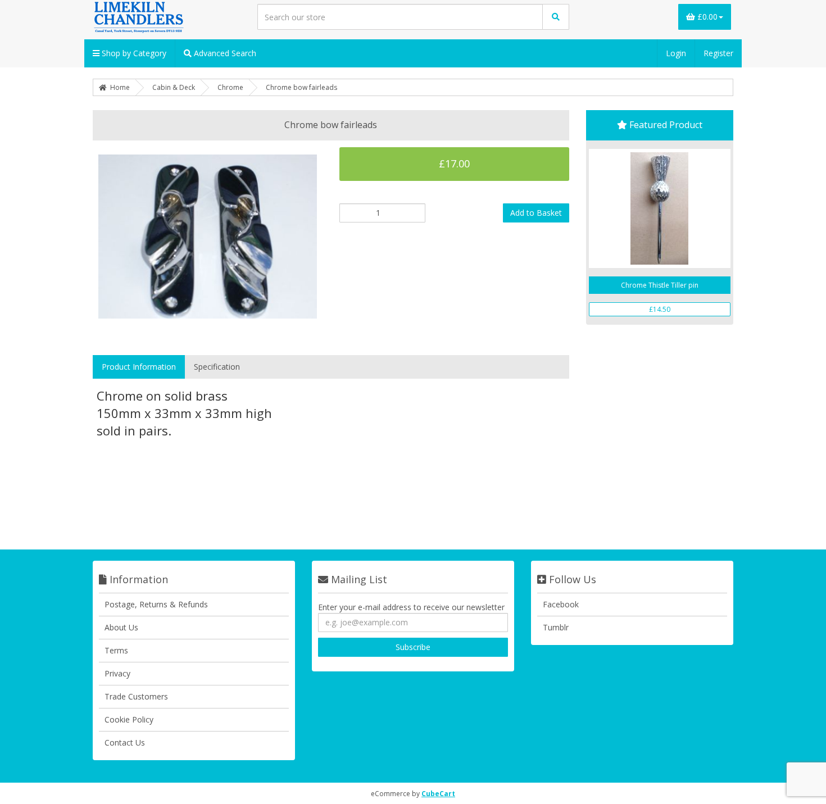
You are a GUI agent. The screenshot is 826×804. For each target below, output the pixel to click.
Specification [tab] (217, 366)
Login (676, 53)
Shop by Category (132, 53)
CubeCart (438, 793)
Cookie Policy (129, 719)
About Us (121, 627)
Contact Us (125, 742)
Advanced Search (224, 53)
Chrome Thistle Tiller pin (659, 285)
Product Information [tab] (139, 366)
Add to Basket (536, 212)
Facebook (561, 604)
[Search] (555, 17)
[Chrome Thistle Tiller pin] (660, 208)
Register (718, 53)
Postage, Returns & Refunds (156, 604)
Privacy (117, 673)
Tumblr (556, 627)
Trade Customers (136, 696)
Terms (116, 650)
